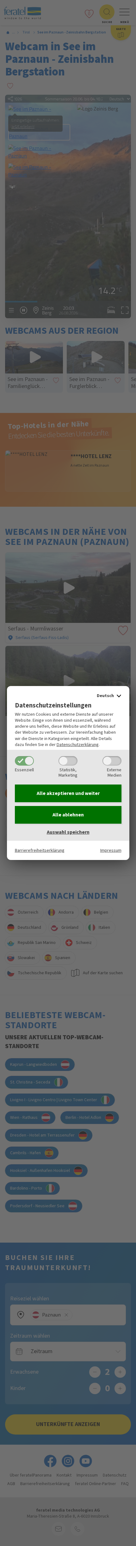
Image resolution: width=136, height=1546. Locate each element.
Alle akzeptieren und (68, 793)
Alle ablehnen (68, 814)
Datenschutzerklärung (78, 744)
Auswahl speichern (68, 832)
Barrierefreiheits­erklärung (40, 850)
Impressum (110, 850)
